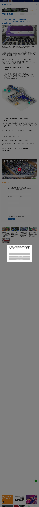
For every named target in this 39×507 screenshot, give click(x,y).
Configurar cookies (19, 259)
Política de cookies (14, 250)
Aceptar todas (19, 253)
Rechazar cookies (19, 256)
